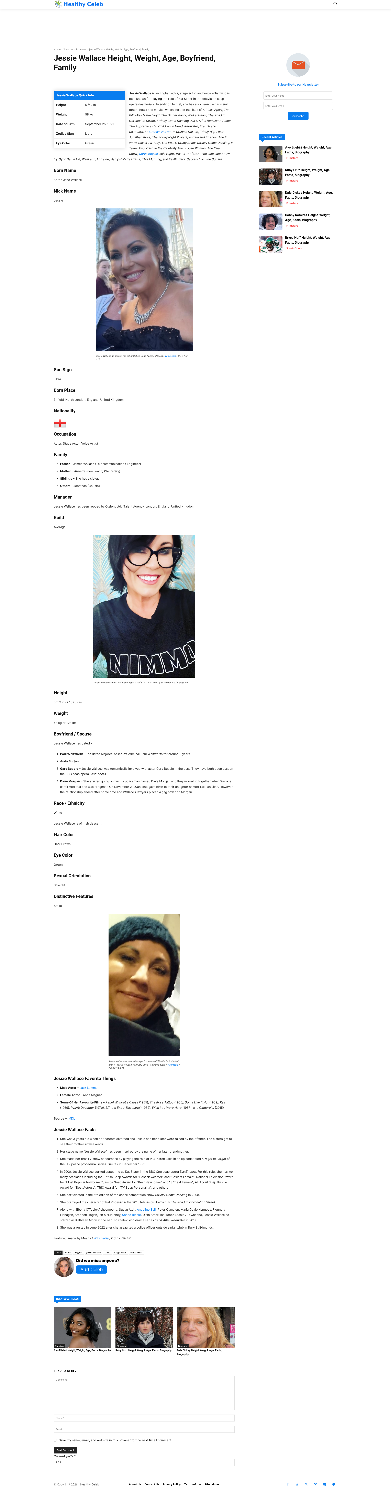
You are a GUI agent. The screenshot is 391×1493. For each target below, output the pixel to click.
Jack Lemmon (89, 1088)
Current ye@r (65, 1456)
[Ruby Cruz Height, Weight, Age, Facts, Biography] (144, 1327)
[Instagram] (297, 1484)
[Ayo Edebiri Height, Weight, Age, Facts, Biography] (82, 1327)
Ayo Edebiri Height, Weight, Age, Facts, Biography (82, 1350)
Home (57, 49)
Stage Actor (120, 1252)
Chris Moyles (148, 154)
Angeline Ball (146, 1209)
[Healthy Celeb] (78, 4)
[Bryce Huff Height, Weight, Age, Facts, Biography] (270, 244)
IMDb (71, 1118)
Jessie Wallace (93, 1252)
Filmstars (81, 49)
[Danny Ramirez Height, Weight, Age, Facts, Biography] (270, 222)
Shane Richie (131, 1215)
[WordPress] (333, 1484)
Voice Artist (136, 1252)
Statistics (68, 49)
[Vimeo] (315, 1484)
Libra (107, 1252)
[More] (192, 80)
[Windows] (324, 1484)
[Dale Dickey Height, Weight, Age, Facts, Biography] (206, 1327)
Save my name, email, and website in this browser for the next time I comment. (115, 1440)
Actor (68, 1252)
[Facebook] (287, 1484)
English (78, 1252)
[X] (306, 1484)
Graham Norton (160, 132)
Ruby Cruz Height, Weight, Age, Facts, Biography (143, 1350)
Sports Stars (294, 248)
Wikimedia (170, 356)
